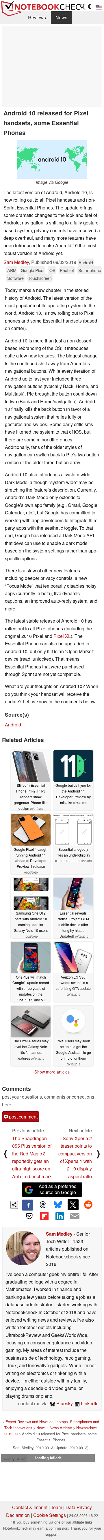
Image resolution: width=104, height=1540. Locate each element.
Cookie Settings (49, 1515)
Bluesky (64, 1403)
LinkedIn (89, 1403)
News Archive (61, 1427)
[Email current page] (74, 1216)
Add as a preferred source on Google (58, 1189)
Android (86, 262)
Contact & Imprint (29, 1507)
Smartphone (89, 270)
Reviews (37, 17)
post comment (23, 1116)
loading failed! (14, 1458)
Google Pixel (32, 270)
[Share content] (14, 1205)
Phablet (67, 270)
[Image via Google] (52, 159)
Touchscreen (40, 278)
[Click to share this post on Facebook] (27, 1205)
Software (15, 278)
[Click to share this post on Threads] (42, 1205)
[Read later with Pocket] (29, 1216)
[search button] (82, 7)
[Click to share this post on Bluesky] (57, 1205)
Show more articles (52, 1072)
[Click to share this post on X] (73, 1204)
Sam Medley (16, 262)
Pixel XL (62, 636)
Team (56, 1507)
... (97, 17)
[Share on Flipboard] (44, 1216)
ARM (11, 270)
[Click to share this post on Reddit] (88, 1204)
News (61, 17)
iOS (52, 270)
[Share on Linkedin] (59, 1216)
